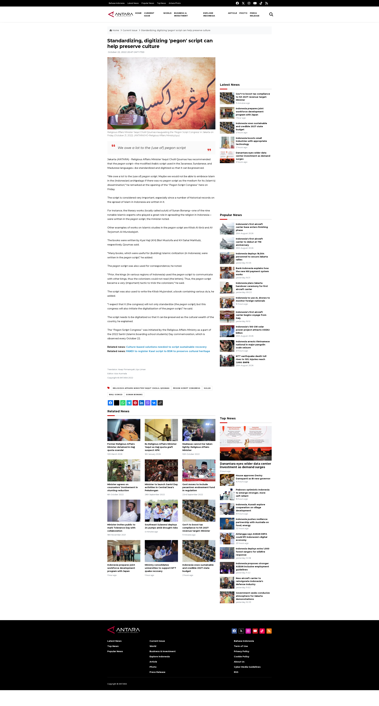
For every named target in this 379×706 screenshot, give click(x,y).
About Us (239, 661)
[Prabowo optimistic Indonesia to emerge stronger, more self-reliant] (227, 494)
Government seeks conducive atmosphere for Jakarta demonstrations (253, 596)
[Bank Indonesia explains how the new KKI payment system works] (227, 272)
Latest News (133, 3)
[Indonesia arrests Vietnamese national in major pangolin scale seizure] (227, 345)
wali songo (115, 394)
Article (232, 13)
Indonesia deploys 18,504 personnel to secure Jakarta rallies (252, 256)
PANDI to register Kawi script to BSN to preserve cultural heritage (168, 351)
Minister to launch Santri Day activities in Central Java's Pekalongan (161, 487)
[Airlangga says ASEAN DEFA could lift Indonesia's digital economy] (227, 538)
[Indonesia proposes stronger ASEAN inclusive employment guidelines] (227, 567)
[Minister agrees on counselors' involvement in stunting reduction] (123, 470)
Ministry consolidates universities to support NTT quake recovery (160, 568)
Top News (161, 3)
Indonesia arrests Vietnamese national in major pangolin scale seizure (253, 344)
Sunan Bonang (134, 394)
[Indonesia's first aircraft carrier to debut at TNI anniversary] (227, 243)
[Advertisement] (246, 58)
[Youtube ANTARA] (255, 3)
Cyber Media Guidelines (247, 667)
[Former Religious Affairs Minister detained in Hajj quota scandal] (123, 429)
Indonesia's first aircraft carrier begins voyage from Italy (251, 315)
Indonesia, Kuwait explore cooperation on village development (250, 507)
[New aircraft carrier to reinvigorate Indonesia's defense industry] (227, 582)
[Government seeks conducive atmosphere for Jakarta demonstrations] (227, 597)
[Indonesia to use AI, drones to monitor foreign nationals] (227, 302)
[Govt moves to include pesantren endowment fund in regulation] (198, 470)
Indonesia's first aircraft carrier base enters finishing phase (252, 227)
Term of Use (241, 646)
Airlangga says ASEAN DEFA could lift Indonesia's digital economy (251, 537)
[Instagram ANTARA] (249, 3)
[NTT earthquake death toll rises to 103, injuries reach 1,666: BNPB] (227, 360)
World (167, 13)
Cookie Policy (241, 656)
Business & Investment (181, 14)
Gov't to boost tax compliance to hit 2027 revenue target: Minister (196, 527)
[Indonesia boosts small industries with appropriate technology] (227, 142)
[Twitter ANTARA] (243, 3)
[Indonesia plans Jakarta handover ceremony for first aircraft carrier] (227, 287)
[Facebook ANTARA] (237, 3)
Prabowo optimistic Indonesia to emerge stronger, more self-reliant (252, 492)
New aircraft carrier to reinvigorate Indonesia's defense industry (249, 581)
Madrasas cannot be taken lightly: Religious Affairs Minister (197, 447)
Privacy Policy (241, 651)
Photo (243, 13)
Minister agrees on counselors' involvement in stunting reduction (122, 487)
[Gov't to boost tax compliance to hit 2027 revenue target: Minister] (198, 510)
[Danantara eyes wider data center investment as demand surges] (227, 157)
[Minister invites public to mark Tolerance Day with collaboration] (123, 510)
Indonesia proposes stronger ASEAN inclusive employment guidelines (252, 566)
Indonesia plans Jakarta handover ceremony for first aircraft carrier (252, 286)
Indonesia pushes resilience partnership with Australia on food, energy (252, 522)
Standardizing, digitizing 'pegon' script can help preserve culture (175, 30)
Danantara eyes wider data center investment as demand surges (253, 155)
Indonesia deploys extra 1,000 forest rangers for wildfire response (252, 551)
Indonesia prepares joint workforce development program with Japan (121, 568)
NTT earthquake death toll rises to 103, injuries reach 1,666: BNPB (251, 359)
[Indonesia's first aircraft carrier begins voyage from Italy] (227, 316)
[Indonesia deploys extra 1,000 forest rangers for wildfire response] (227, 553)
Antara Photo (175, 3)
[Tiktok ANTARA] (261, 3)
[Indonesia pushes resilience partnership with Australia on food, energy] (227, 523)
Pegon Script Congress (186, 388)
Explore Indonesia (209, 14)
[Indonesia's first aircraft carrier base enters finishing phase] (227, 228)
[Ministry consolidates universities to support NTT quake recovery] (161, 550)
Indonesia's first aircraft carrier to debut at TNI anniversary (249, 241)
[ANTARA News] (120, 14)
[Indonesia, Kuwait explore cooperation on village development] (227, 508)
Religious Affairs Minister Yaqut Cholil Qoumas (141, 388)
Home (138, 13)
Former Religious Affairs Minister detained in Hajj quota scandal (121, 447)
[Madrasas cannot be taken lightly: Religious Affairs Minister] (198, 429)
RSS (236, 672)
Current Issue (149, 14)
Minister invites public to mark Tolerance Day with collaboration (121, 527)
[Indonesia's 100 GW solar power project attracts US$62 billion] (227, 331)
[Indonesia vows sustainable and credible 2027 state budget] (198, 550)
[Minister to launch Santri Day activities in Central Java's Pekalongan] (161, 470)
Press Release (254, 14)
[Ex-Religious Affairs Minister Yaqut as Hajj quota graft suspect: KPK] (161, 429)
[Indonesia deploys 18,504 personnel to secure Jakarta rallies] (227, 257)
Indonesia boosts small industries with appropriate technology (251, 141)
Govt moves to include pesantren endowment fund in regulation (198, 487)
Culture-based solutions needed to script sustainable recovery (166, 347)
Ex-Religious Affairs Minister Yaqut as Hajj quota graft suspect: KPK (161, 447)
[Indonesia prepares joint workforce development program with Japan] (123, 550)
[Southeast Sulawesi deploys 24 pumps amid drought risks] (161, 510)
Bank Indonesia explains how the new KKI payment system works (252, 271)
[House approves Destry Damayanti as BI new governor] (227, 479)
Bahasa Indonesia (117, 3)
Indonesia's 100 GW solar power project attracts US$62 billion (253, 329)
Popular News (148, 3)
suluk (207, 388)
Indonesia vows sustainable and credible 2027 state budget (198, 568)
